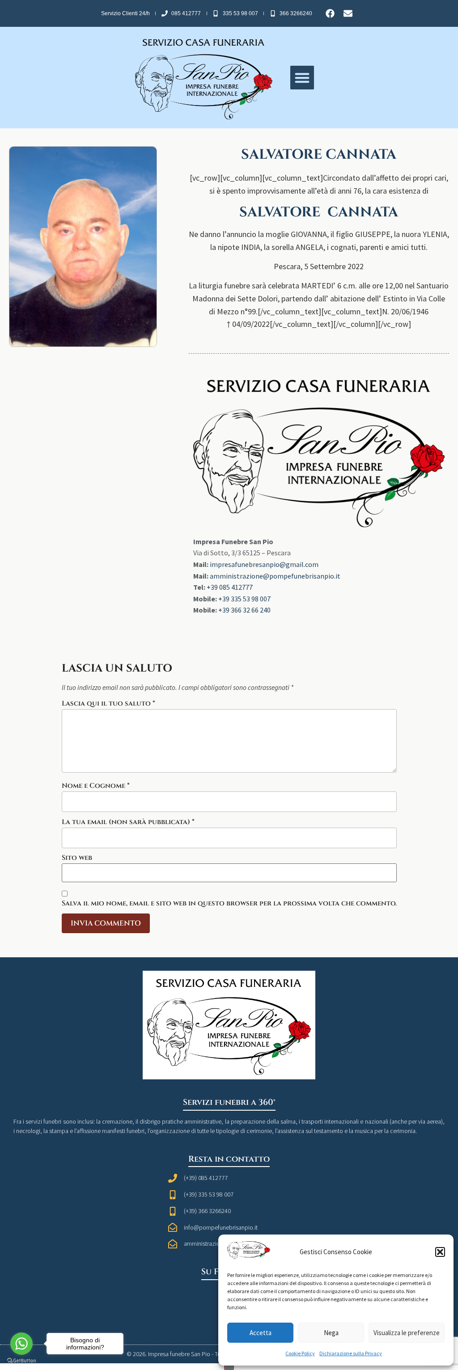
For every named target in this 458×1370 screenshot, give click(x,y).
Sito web (77, 857)
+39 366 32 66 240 (244, 609)
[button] (440, 1251)
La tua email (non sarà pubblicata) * (128, 822)
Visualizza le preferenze (406, 1332)
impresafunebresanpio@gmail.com (264, 564)
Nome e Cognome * (96, 785)
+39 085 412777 (230, 587)
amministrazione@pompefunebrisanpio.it (275, 575)
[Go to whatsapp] (21, 1343)
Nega (331, 1332)
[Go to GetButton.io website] (21, 1361)
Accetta (260, 1332)
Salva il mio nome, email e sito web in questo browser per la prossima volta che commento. (229, 903)
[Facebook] (330, 13)
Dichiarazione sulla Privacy (350, 1353)
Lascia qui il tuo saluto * (108, 703)
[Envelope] (348, 13)
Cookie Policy (300, 1353)
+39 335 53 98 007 (244, 598)
